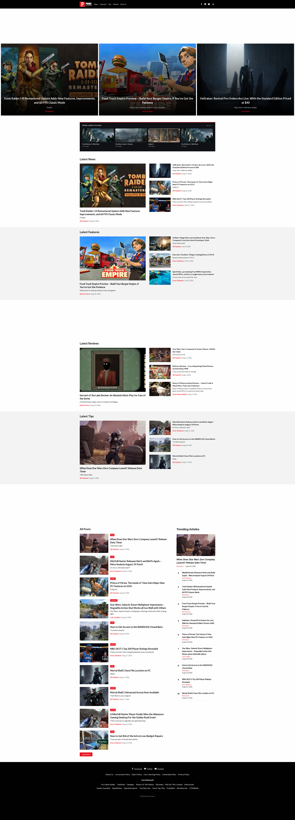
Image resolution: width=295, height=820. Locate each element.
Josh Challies (115, 617)
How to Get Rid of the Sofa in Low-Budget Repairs (136, 736)
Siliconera (159, 784)
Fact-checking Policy (152, 774)
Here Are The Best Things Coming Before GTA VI (193, 255)
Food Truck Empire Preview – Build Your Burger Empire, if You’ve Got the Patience (198, 606)
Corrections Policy (122, 774)
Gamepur (130, 784)
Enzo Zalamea (178, 205)
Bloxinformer (182, 788)
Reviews (116, 4)
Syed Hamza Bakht (180, 394)
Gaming (114, 600)
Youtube (160, 769)
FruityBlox (171, 788)
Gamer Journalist (103, 788)
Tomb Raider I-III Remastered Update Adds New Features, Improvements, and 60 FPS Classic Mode (198, 589)
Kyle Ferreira (147, 111)
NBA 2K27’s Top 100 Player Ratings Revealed (192, 199)
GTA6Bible (193, 788)
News (96, 4)
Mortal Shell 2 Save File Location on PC (189, 456)
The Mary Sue (144, 788)
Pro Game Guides (108, 784)
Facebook (138, 769)
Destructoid (189, 784)
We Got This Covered (173, 784)
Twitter (149, 769)
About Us (124, 3)
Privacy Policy (183, 774)
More (125, 5)
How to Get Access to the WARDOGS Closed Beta (194, 439)
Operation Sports (130, 788)
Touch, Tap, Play (158, 788)
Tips (109, 4)
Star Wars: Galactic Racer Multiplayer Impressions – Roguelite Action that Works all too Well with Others (197, 651)
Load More (86, 754)
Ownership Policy (169, 774)
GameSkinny (117, 788)
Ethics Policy (137, 774)
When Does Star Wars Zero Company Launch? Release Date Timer (196, 561)
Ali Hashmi (49, 111)
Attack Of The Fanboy (145, 784)
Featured (103, 4)
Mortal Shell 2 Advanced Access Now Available (134, 692)
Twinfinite (121, 784)
